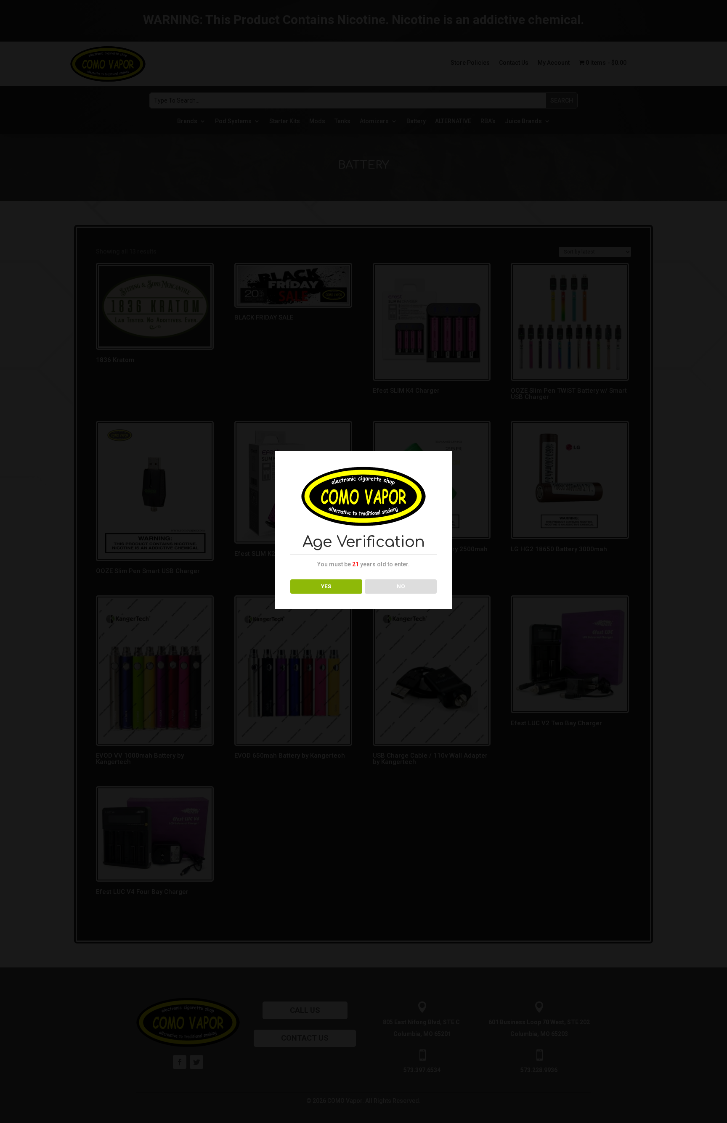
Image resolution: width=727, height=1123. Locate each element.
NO (401, 586)
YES (326, 586)
